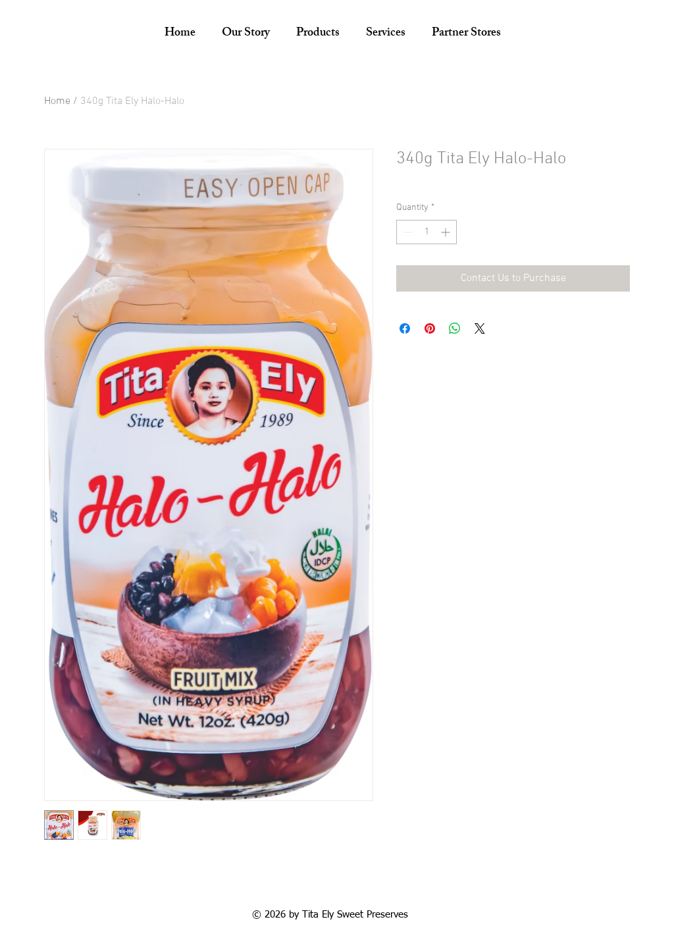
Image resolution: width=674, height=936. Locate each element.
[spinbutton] (426, 232)
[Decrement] (406, 232)
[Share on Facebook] (405, 328)
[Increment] (446, 232)
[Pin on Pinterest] (430, 328)
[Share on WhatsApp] (455, 328)
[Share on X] (480, 328)
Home (57, 101)
